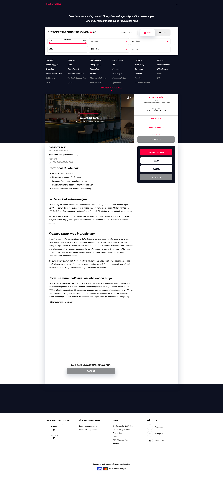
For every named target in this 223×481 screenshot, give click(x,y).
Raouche (116, 69)
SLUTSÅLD (91, 371)
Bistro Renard (73, 69)
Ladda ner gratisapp (121, 430)
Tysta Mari (116, 82)
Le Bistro (138, 74)
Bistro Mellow (95, 82)
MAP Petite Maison (142, 82)
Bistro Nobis (95, 69)
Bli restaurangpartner (88, 430)
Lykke (70, 82)
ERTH (48, 82)
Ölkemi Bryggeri (52, 65)
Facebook (159, 427)
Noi (113, 65)
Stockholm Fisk (163, 65)
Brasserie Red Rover (76, 74)
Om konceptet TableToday (123, 426)
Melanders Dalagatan (98, 78)
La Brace (138, 60)
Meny (156, 161)
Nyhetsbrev (159, 441)
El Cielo (93, 74)
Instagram (159, 434)
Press (115, 437)
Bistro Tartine (117, 60)
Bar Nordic (139, 69)
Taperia (138, 78)
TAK (158, 78)
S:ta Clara (71, 60)
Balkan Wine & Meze (54, 74)
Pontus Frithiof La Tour (77, 78)
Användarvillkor (123, 464)
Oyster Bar (50, 69)
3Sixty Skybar (95, 65)
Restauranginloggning (88, 426)
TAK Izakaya (50, 78)
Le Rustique (117, 74)
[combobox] (150, 49)
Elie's (70, 65)
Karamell (49, 60)
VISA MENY (155, 118)
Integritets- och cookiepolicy (104, 464)
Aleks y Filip (139, 65)
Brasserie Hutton (119, 78)
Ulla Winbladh (95, 60)
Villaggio (160, 60)
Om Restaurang (155, 127)
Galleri (156, 169)
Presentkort (118, 433)
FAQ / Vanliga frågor (121, 440)
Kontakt (116, 444)
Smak (159, 74)
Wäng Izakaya (162, 69)
